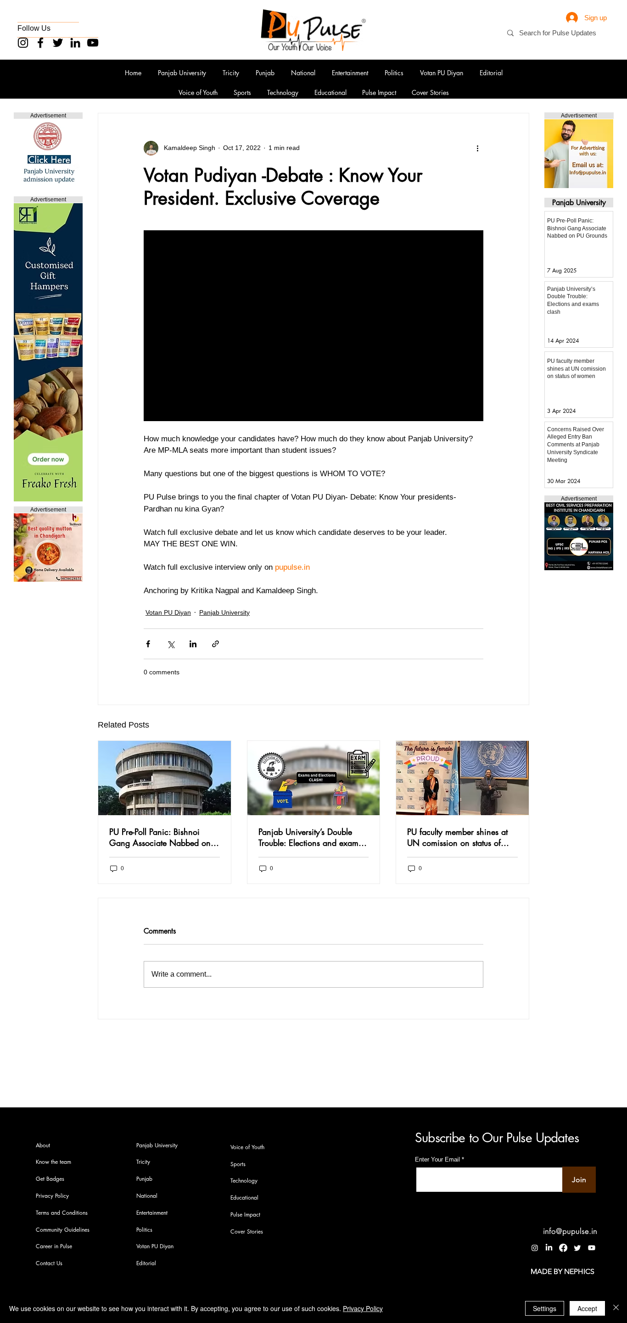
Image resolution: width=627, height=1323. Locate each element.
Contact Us (49, 1263)
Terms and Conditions (62, 1213)
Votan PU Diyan (168, 612)
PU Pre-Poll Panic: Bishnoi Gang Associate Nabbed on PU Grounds (160, 837)
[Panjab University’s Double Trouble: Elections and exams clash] (313, 778)
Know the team (53, 1162)
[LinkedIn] (75, 43)
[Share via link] (215, 643)
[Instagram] (23, 43)
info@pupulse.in (570, 1231)
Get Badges (50, 1179)
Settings (544, 1308)
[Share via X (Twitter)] (170, 643)
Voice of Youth (247, 1147)
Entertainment (152, 1213)
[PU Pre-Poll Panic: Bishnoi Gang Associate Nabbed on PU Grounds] (164, 778)
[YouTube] (93, 43)
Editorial (146, 1263)
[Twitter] (58, 43)
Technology (244, 1180)
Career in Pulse (54, 1246)
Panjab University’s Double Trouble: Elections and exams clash (310, 837)
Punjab (144, 1179)
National (146, 1196)
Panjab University (224, 612)
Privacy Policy (52, 1196)
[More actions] (477, 148)
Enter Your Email (437, 1159)
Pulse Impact (245, 1214)
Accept (587, 1308)
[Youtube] (592, 1248)
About (43, 1145)
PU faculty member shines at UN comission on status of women (457, 837)
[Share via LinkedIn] (193, 643)
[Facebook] (40, 43)
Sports (238, 1164)
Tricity (143, 1162)
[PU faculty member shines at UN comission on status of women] (462, 778)
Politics (144, 1230)
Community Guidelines (63, 1230)
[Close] (615, 1308)
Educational (244, 1197)
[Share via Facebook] (148, 643)
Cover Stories (246, 1231)
